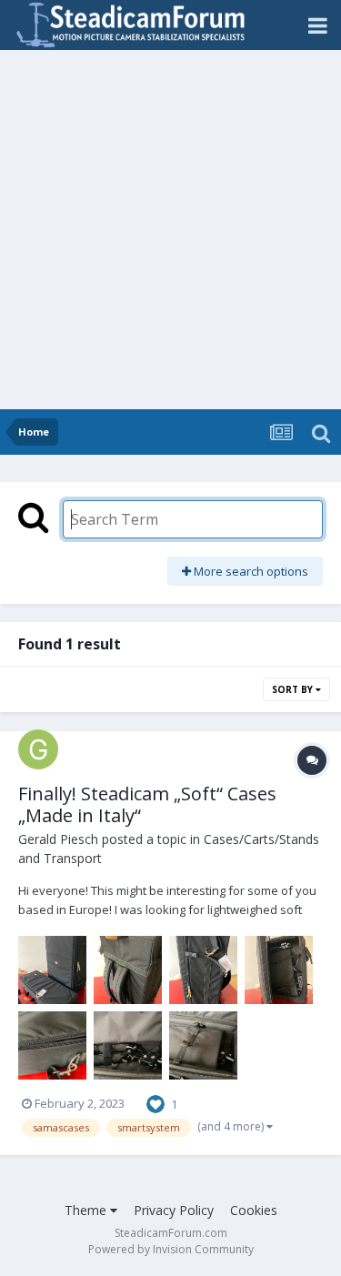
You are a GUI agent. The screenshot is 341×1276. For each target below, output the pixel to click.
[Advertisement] (170, 229)
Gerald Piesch (58, 839)
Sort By (294, 689)
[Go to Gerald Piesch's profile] (38, 749)
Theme (87, 1210)
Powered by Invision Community (171, 1249)
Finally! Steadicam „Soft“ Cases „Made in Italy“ (147, 804)
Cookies (253, 1210)
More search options (249, 571)
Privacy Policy (174, 1210)
